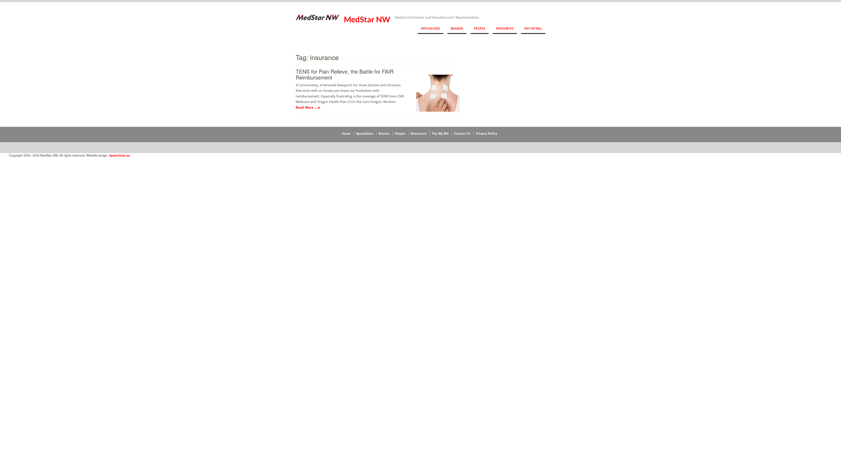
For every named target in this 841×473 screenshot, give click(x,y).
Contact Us (462, 133)
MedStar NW (367, 19)
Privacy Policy (486, 133)
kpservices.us (119, 155)
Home (346, 133)
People (479, 28)
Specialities (430, 28)
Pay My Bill (533, 28)
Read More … (306, 107)
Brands (457, 28)
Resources (505, 28)
